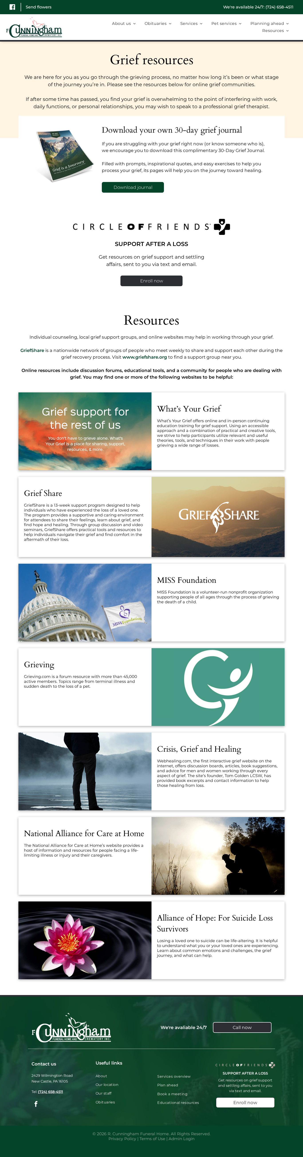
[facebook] (35, 1104)
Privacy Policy (122, 1138)
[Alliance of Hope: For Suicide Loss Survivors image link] (85, 940)
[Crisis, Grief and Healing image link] (85, 771)
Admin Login (182, 1138)
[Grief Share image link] (218, 517)
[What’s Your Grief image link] (85, 431)
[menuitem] (124, 23)
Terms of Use (152, 1138)
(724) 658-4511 (279, 7)
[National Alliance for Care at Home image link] (218, 856)
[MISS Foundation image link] (85, 602)
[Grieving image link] (218, 687)
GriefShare (32, 350)
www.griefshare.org (144, 357)
